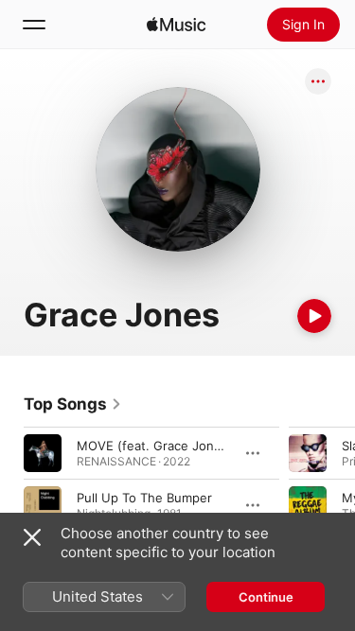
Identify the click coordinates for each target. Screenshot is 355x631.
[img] (176, 24)
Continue (266, 597)
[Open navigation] (34, 24)
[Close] (32, 537)
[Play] (314, 316)
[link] (73, 404)
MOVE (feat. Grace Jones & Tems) (178, 445)
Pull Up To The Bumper (144, 497)
